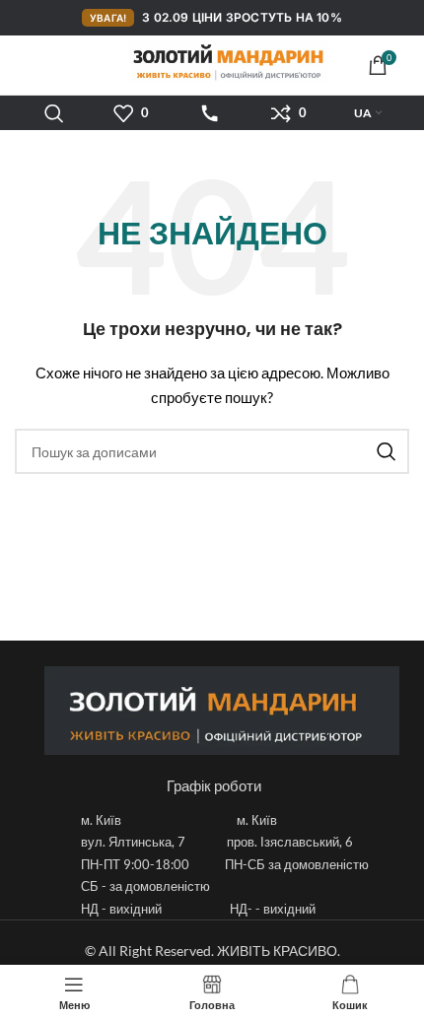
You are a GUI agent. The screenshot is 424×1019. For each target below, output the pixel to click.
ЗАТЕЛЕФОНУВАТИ (210, 113)
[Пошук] (54, 113)
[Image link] (221, 709)
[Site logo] (212, 61)
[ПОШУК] (386, 451)
